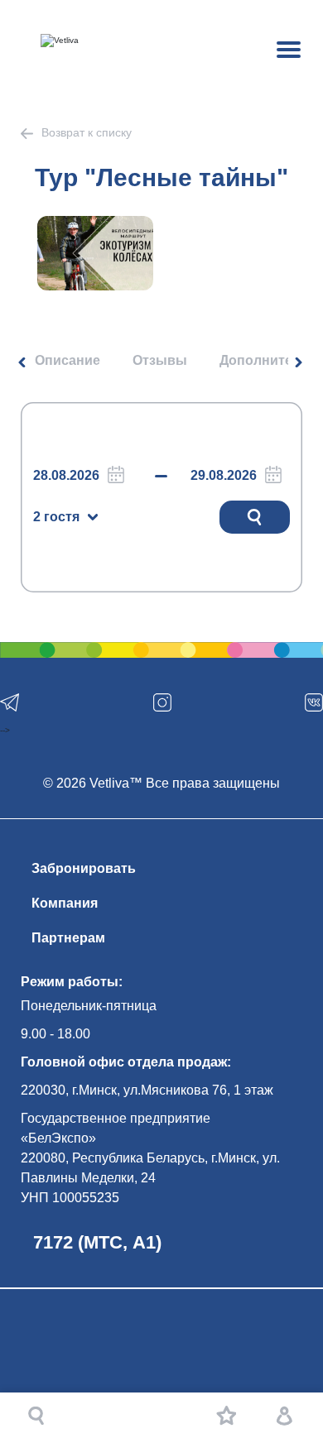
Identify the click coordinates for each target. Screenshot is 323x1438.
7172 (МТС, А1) (97, 1242)
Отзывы (160, 360)
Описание (67, 360)
